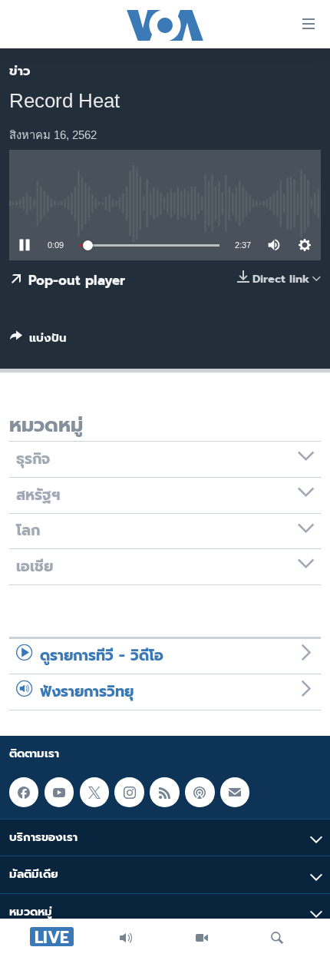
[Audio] (126, 938)
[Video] (202, 938)
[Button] (38, 341)
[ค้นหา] (277, 938)
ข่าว (20, 71)
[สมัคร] (234, 791)
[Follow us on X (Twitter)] (94, 791)
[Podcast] (199, 791)
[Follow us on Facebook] (23, 791)
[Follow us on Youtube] (59, 791)
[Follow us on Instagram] (129, 791)
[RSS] (164, 791)
